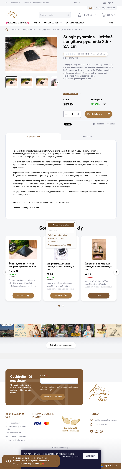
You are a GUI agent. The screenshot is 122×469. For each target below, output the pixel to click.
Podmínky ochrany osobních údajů (36, 3)
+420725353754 (101, 425)
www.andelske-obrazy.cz (61, 448)
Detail (99, 295)
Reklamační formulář (13, 433)
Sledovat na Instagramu (63, 345)
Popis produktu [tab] (33, 136)
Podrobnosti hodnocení (98, 54)
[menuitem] (18, 22)
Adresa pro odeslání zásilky (15, 440)
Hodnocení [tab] (87, 136)
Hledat (67, 15)
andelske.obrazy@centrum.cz (106, 420)
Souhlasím (90, 456)
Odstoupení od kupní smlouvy (16, 436)
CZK (109, 3)
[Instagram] (96, 431)
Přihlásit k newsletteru (61, 225)
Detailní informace (70, 94)
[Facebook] (92, 431)
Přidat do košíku (94, 114)
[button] (59, 305)
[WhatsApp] (101, 431)
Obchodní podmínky (12, 3)
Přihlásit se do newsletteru (52, 397)
